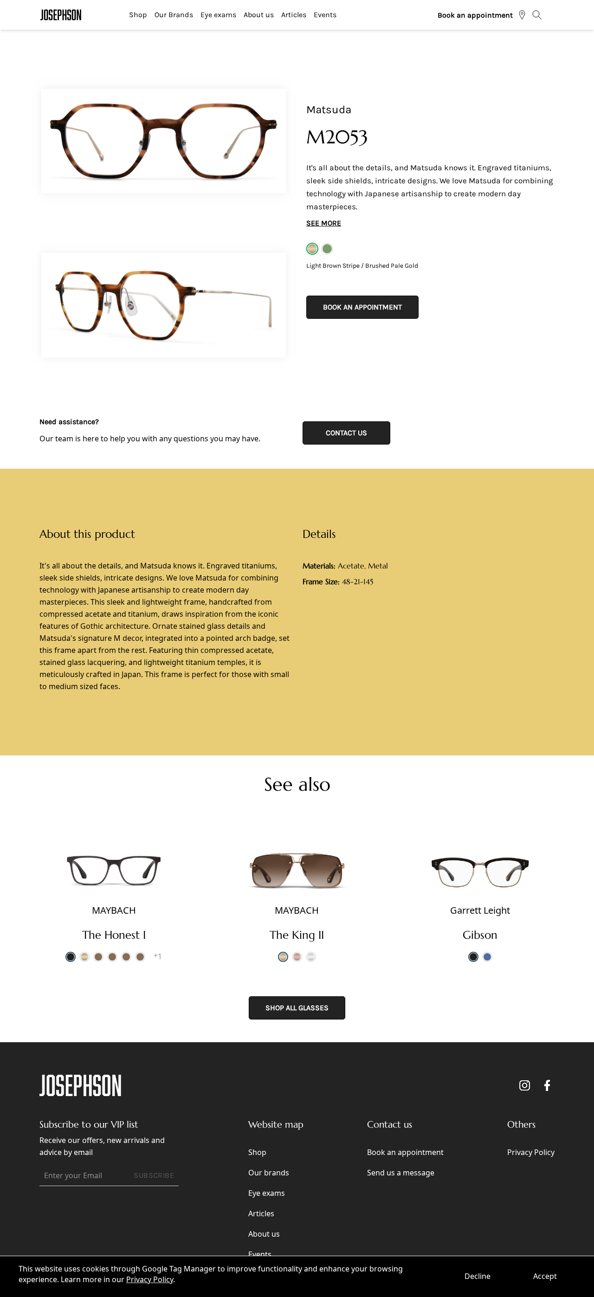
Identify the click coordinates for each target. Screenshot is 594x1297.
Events (325, 14)
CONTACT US (346, 432)
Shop (138, 14)
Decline (478, 1276)
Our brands (268, 1173)
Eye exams (218, 14)
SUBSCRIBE (154, 1175)
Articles (293, 14)
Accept (545, 1276)
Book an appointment (475, 15)
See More (323, 223)
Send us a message (400, 1173)
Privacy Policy (149, 1279)
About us (259, 14)
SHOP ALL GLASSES (297, 1007)
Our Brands (174, 14)
